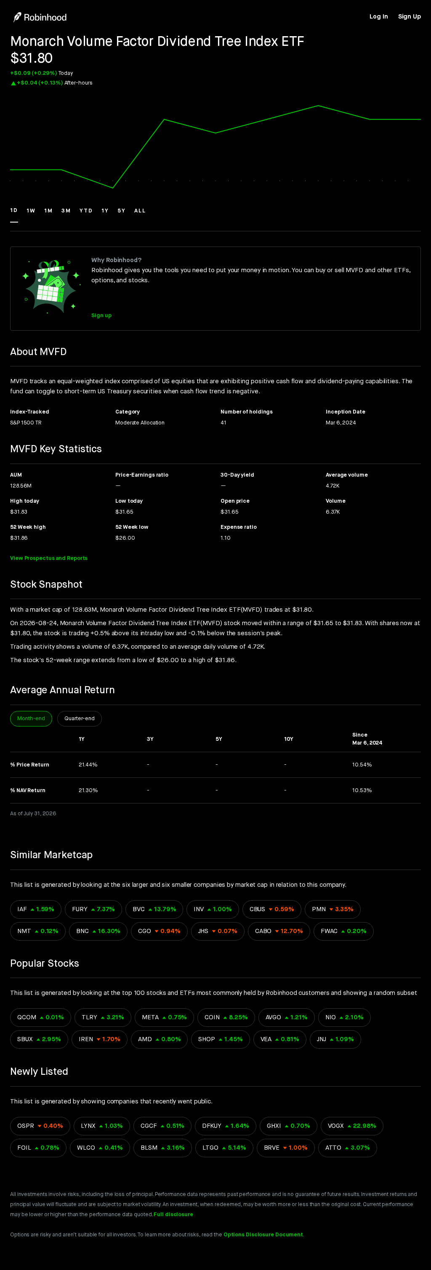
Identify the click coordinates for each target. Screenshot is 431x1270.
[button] (14, 215)
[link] (378, 17)
